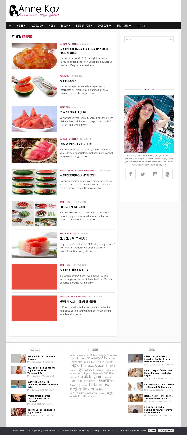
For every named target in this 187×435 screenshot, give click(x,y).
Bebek (93, 355)
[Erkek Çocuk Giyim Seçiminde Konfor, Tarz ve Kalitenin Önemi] (135, 412)
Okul (112, 373)
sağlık (72, 380)
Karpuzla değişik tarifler (74, 270)
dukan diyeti (95, 362)
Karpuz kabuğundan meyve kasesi (78, 175)
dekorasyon (95, 358)
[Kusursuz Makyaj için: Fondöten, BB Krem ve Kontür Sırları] (18, 387)
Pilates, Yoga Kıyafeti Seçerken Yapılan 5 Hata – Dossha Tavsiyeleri (158, 359)
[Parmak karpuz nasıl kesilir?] (34, 162)
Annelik (87, 355)
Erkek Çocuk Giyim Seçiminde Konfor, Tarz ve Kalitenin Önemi (158, 410)
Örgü (109, 392)
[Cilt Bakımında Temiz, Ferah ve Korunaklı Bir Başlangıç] (135, 389)
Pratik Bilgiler (67, 233)
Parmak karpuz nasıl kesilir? (76, 144)
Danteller (75, 358)
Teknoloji (75, 385)
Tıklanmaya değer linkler (90, 387)
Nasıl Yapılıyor (67, 296)
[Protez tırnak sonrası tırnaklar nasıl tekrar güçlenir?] (18, 401)
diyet (85, 362)
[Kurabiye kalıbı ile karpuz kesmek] (80, 314)
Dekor (84, 358)
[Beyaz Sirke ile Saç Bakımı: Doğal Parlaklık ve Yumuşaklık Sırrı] (18, 373)
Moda (105, 373)
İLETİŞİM (141, 25)
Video (99, 389)
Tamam (152, 430)
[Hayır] (183, 430)
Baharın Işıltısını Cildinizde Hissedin (41, 357)
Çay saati (101, 393)
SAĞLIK (65, 25)
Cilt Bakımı (112, 355)
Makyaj (97, 373)
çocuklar (75, 395)
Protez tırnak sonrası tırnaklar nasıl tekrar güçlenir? (38, 398)
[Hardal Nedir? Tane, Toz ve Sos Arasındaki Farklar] (135, 401)
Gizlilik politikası (166, 430)
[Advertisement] (149, 65)
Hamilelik (113, 365)
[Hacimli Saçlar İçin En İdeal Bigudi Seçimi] (18, 415)
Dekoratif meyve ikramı (72, 207)
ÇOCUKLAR (103, 25)
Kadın (89, 370)
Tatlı (114, 381)
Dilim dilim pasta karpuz (73, 238)
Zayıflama (91, 393)
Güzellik (35, 349)
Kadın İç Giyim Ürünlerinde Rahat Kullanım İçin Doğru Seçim (158, 373)
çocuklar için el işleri (88, 396)
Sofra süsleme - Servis (71, 170)
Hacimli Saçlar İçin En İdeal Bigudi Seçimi (41, 411)
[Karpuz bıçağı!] (34, 99)
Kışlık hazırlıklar (76, 373)
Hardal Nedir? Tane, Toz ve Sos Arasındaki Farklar (158, 397)
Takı (79, 381)
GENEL (20, 25)
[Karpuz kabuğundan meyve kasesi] (34, 194)
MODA (52, 25)
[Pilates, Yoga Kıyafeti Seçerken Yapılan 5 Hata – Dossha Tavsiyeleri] (135, 361)
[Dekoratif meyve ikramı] (34, 225)
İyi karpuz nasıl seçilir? (73, 112)
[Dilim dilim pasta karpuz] (34, 257)
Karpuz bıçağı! (68, 81)
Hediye (73, 370)
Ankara (80, 355)
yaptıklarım (77, 393)
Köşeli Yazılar (111, 370)
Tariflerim (73, 44)
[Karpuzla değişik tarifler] (92, 282)
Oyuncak (73, 377)
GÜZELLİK (36, 25)
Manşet (63, 44)
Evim (87, 366)
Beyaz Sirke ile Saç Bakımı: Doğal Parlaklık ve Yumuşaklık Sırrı (41, 370)
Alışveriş (64, 75)
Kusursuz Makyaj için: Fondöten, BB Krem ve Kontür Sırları (42, 384)
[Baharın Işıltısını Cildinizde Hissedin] (18, 361)
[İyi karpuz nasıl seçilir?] (34, 130)
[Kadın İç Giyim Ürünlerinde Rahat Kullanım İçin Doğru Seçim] (135, 375)
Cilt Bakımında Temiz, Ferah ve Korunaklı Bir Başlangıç (159, 385)
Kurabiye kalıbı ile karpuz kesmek (78, 301)
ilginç (82, 369)
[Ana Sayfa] (34, 16)
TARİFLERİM (123, 25)
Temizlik (84, 385)
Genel (152, 349)
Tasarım (104, 380)
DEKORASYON (83, 25)
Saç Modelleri (107, 377)
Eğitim (91, 366)
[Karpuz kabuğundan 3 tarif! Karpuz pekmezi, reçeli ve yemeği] (34, 67)
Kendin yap (99, 370)
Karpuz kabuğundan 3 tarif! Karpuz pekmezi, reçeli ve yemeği (84, 50)
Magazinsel (88, 373)
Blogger (103, 355)
